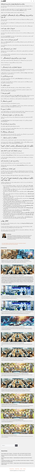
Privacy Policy (11, 468)
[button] (31, 1)
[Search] (16, 445)
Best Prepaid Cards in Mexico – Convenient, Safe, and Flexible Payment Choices (16, 453)
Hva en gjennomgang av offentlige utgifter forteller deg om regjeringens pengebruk (14, 243)
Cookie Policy (17, 468)
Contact (24, 468)
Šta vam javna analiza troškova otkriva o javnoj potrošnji (10, 244)
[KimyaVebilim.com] (3, 1)
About (21, 468)
